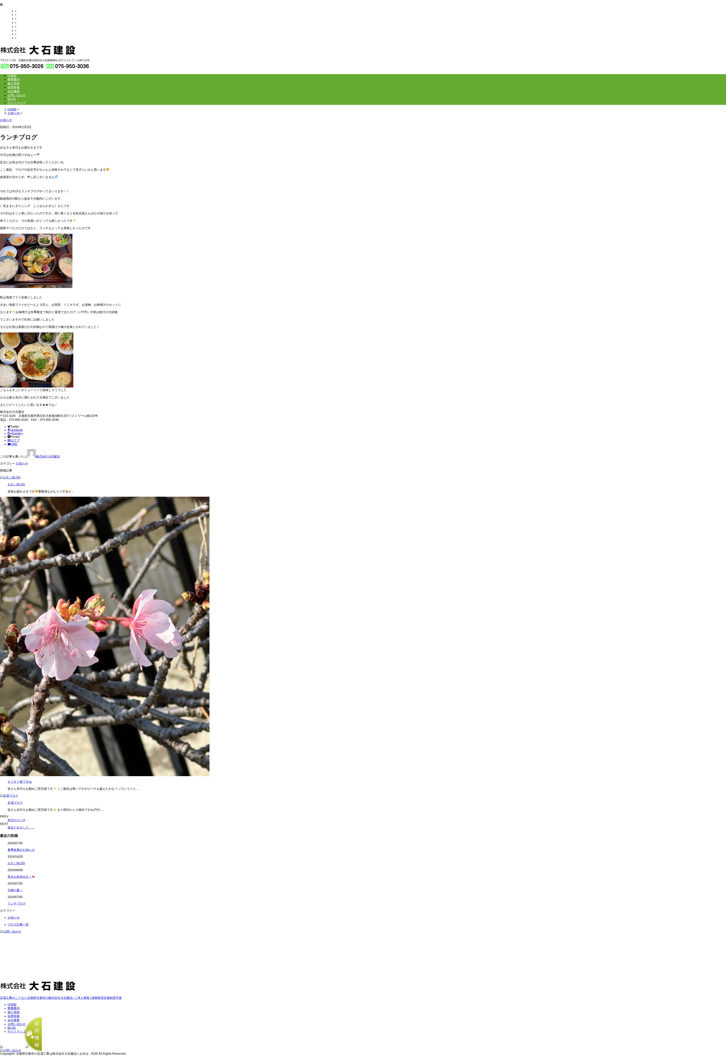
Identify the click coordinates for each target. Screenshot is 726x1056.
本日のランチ (17, 820)
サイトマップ (25, 38)
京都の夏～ (15, 890)
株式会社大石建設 (48, 456)
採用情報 (22, 22)
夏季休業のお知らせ (21, 849)
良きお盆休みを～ (20, 876)
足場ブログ (15, 802)
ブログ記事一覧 (18, 924)
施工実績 (22, 18)
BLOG (20, 34)
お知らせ (22, 463)
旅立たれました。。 (21, 827)
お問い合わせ (25, 30)
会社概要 (22, 26)
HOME (20, 11)
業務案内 (22, 14)
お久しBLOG (16, 484)
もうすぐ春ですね (20, 781)
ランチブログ (17, 903)
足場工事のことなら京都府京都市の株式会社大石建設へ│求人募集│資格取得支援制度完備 (61, 997)
